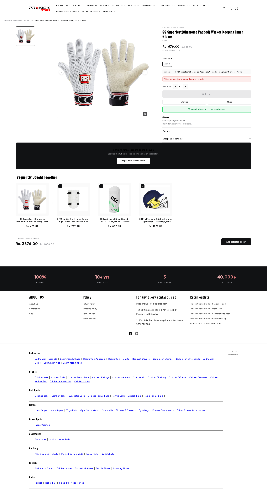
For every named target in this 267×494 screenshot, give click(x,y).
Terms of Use (89, 314)
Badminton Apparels (94, 359)
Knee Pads (64, 439)
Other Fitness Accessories (191, 410)
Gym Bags (144, 410)
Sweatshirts (108, 454)
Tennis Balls (118, 396)
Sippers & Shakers (125, 410)
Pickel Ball (50, 482)
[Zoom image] (145, 114)
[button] (62, 5)
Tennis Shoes (103, 468)
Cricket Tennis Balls (78, 377)
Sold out (206, 94)
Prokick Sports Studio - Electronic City (208, 318)
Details (166, 131)
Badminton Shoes (72, 362)
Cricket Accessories (60, 381)
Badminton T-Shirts (118, 359)
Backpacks (40, 439)
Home (7, 21)
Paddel (38, 482)
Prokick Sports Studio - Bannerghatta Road (210, 314)
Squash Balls (134, 396)
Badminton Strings (162, 359)
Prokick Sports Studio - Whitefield (206, 323)
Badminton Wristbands (187, 359)
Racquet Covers (140, 359)
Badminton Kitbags (70, 359)
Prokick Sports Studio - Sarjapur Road (208, 304)
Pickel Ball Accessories (71, 482)
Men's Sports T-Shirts (46, 454)
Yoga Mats (71, 410)
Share (229, 102)
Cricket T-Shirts (177, 377)
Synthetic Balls (77, 396)
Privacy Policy (89, 318)
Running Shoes (121, 468)
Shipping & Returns (173, 138)
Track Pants (92, 454)
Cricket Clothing (157, 377)
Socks (52, 439)
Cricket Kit (139, 377)
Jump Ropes (56, 410)
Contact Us (34, 309)
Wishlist (184, 102)
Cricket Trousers (198, 377)
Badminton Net (52, 362)
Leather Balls (58, 396)
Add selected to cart (236, 242)
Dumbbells (107, 410)
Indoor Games (42, 425)
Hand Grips (41, 410)
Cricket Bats (41, 377)
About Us (33, 304)
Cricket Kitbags (100, 377)
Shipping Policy (90, 309)
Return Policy (89, 304)
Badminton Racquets (46, 359)
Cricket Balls (58, 377)
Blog (31, 314)
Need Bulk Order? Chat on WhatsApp (208, 109)
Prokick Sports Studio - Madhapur (206, 309)
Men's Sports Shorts (72, 454)
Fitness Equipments (163, 410)
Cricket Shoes (82, 381)
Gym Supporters (89, 410)
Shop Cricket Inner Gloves (133, 160)
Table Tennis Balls (153, 396)
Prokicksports (233, 354)
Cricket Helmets (121, 377)
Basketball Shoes (84, 468)
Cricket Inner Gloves (20, 21)
